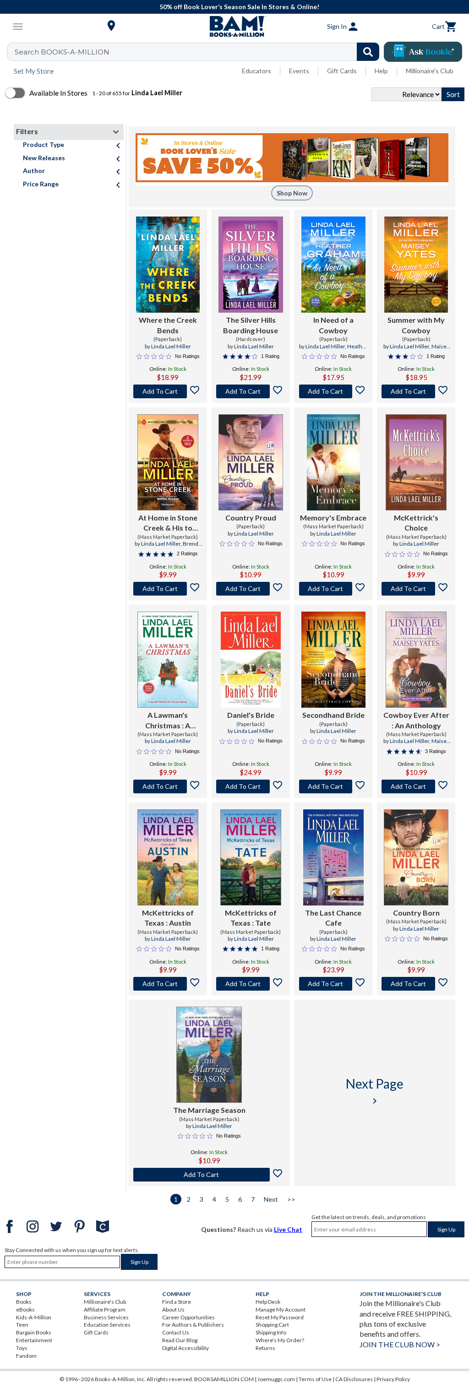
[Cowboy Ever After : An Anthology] (416, 659)
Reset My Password (280, 1317)
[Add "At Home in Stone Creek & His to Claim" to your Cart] (167, 589)
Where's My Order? (280, 1340)
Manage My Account (280, 1309)
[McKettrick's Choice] (416, 462)
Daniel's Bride (250, 714)
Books (24, 1301)
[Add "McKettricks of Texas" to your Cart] (167, 984)
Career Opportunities (188, 1317)
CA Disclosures (354, 1379)
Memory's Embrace (333, 517)
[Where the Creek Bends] (168, 264)
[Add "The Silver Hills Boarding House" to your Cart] (250, 391)
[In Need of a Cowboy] (333, 264)
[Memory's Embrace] (333, 462)
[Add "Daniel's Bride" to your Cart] (250, 786)
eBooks (25, 1309)
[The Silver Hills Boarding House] (250, 264)
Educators (256, 71)
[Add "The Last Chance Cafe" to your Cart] (333, 984)
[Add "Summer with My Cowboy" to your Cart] (416, 391)
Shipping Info (271, 1332)
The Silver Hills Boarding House (250, 324)
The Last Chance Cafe (333, 917)
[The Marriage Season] (209, 1054)
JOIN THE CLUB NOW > (400, 1344)
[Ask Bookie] (423, 52)
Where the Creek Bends (168, 324)
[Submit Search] (368, 52)
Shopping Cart (272, 1324)
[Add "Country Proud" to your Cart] (250, 589)
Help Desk (268, 1301)
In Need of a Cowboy (333, 324)
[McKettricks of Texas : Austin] (168, 857)
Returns (265, 1348)
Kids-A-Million (33, 1317)
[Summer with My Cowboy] (416, 264)
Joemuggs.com (276, 1379)
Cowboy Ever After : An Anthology (416, 719)
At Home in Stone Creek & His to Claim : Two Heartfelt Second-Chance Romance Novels (168, 523)
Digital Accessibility (185, 1348)
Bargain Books (33, 1332)
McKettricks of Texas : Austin (168, 917)
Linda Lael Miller (171, 346)
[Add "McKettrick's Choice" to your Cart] (416, 589)
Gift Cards (342, 71)
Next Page (375, 1091)
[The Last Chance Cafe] (333, 857)
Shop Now (292, 193)
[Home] (234, 26)
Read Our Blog (179, 1340)
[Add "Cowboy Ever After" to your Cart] (416, 786)
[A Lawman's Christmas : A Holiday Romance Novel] (168, 659)
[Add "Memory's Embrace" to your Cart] (333, 589)
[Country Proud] (250, 462)
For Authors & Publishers (193, 1324)
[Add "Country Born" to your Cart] (416, 984)
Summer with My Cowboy (416, 324)
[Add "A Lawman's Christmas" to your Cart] (167, 786)
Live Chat (288, 1229)
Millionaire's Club (429, 71)
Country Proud (250, 517)
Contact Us (175, 1332)
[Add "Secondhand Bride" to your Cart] (333, 786)
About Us (173, 1309)
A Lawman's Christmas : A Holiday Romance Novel (167, 720)
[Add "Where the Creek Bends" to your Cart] (167, 391)
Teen (22, 1324)
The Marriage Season (209, 1110)
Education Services (107, 1324)
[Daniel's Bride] (250, 659)
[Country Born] (416, 857)
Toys (21, 1348)
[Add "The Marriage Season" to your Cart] (209, 1175)
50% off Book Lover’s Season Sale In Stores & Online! (239, 7)
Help (381, 71)
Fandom (26, 1355)
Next (271, 1199)
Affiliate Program (104, 1309)
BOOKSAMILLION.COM (224, 1379)
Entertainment (34, 1340)
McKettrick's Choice (416, 522)
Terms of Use (315, 1379)
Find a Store (176, 1301)
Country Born (416, 912)
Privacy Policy (393, 1379)
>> (291, 1199)
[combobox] (199, 51)
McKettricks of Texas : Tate (251, 917)
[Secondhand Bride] (333, 659)
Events (299, 71)
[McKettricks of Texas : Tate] (251, 857)
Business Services (106, 1317)
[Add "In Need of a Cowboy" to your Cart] (333, 391)
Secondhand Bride (333, 714)
